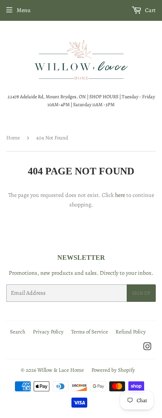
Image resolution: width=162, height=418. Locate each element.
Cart (150, 10)
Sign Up (141, 293)
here (120, 195)
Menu (24, 10)
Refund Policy (130, 331)
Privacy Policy (48, 331)
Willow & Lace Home (60, 369)
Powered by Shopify (113, 369)
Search (17, 331)
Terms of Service (89, 331)
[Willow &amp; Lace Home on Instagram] (147, 348)
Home (13, 137)
